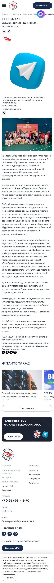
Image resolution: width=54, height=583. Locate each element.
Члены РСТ (7, 486)
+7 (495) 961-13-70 (15, 500)
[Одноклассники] (7, 352)
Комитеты (34, 465)
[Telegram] (11, 352)
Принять (9, 577)
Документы (35, 478)
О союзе (6, 465)
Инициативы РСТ (11, 481)
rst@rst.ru (7, 511)
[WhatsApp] (15, 352)
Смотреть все (27, 408)
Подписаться (13, 436)
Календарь (34, 474)
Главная (5, 14)
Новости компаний (30, 14)
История (6, 477)
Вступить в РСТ (42, 5)
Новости (15, 14)
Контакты (34, 482)
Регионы (6, 490)
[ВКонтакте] (3, 352)
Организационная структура (11, 471)
